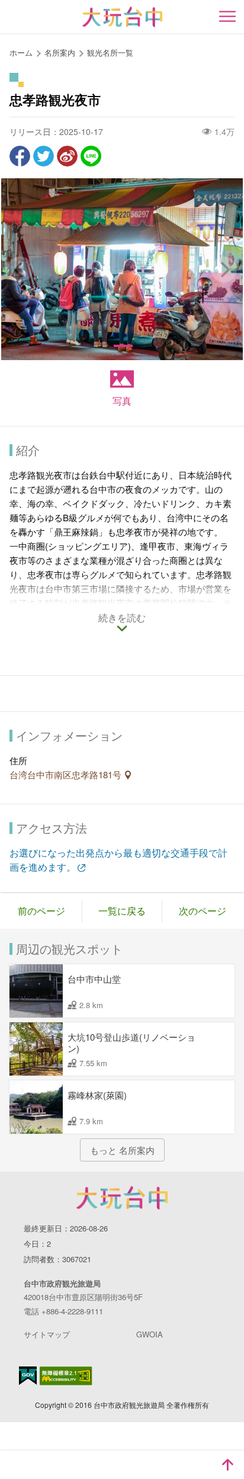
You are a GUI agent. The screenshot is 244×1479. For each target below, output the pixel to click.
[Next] (224, 269)
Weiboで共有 (67, 156)
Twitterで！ (43, 156)
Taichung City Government (122, 1197)
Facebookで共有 (19, 156)
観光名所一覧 (110, 52)
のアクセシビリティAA (66, 1375)
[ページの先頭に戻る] (227, 1465)
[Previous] (20, 269)
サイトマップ (47, 1334)
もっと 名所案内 (122, 1150)
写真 (122, 401)
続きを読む (122, 618)
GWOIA (149, 1334)
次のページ (202, 910)
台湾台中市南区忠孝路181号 (66, 774)
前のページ (41, 910)
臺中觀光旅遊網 (122, 17)
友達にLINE (91, 156)
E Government (28, 1375)
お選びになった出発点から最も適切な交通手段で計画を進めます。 (118, 860)
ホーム (21, 52)
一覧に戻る (122, 910)
